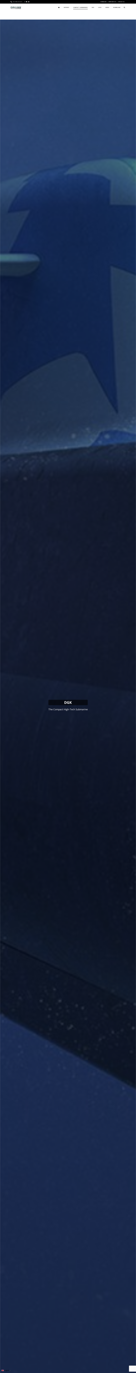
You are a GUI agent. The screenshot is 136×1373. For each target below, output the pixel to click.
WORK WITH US (112, 1)
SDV (93, 7)
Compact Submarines (80, 7)
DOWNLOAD (103, 1)
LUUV (99, 7)
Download (116, 7)
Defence (66, 7)
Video (107, 7)
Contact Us (121, 1)
